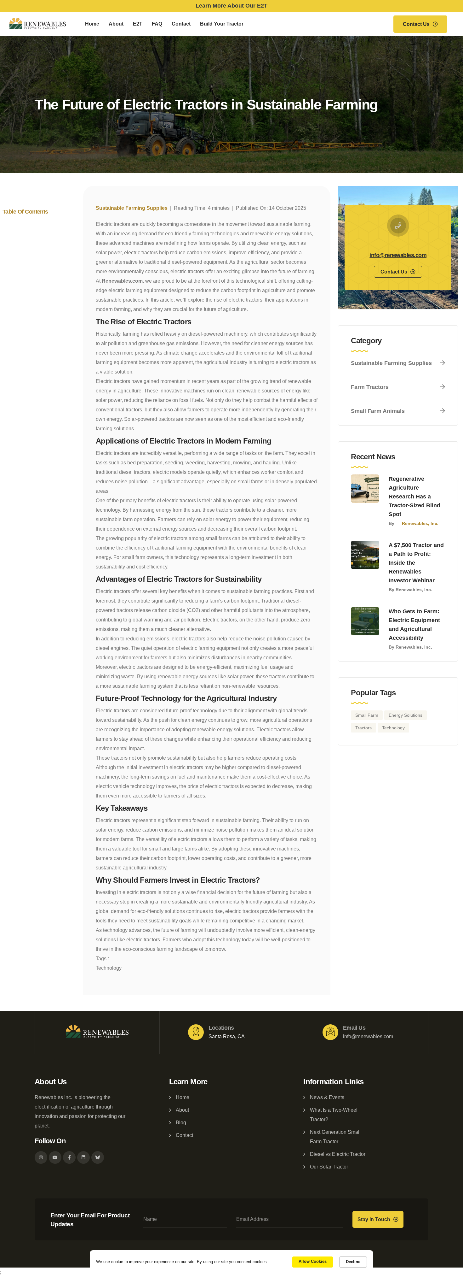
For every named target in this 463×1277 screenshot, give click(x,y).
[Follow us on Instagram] (41, 1157)
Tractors (363, 727)
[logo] (97, 1032)
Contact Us (416, 24)
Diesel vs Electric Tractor (337, 1154)
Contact (181, 23)
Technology (109, 968)
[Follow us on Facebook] (69, 1157)
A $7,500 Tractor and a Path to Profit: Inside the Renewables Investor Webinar (416, 563)
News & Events (327, 1097)
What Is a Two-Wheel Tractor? (333, 1114)
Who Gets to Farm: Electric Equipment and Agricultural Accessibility (414, 624)
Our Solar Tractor (329, 1166)
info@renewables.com (397, 255)
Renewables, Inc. (420, 523)
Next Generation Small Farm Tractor (335, 1136)
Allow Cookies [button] (313, 1261)
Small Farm (366, 715)
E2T (137, 23)
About (116, 23)
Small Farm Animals (378, 411)
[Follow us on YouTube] (55, 1157)
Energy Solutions (405, 715)
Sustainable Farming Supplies (132, 208)
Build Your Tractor (221, 23)
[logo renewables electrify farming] (37, 24)
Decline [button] (353, 1261)
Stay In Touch (373, 1219)
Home (92, 23)
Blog (181, 1122)
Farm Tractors (370, 387)
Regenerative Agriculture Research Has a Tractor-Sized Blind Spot (414, 496)
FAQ (157, 23)
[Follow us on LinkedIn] (83, 1157)
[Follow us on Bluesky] (97, 1157)
